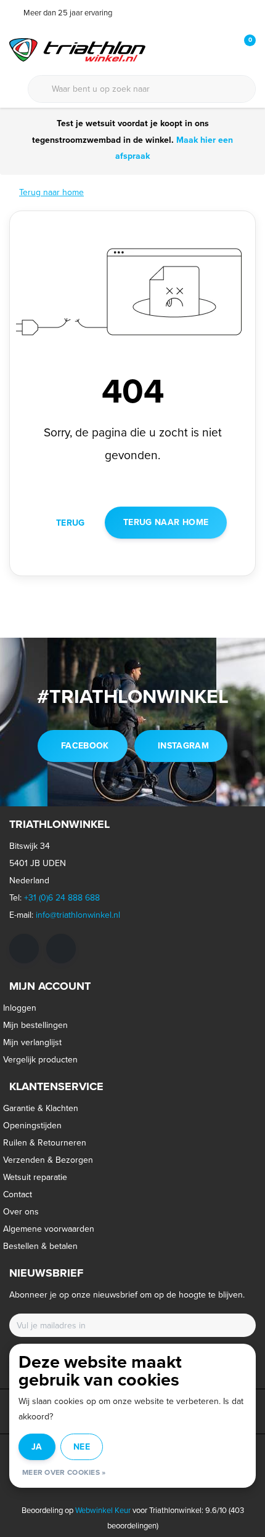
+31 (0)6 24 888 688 (62, 897)
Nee (81, 1446)
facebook (85, 745)
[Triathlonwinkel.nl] (77, 49)
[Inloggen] (197, 49)
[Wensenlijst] (220, 49)
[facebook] (24, 948)
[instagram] (61, 948)
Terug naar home (165, 522)
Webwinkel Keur (103, 1510)
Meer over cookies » (64, 1472)
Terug (70, 522)
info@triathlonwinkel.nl (78, 915)
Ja (37, 1446)
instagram (183, 745)
